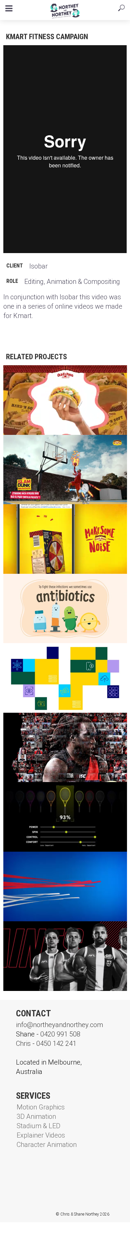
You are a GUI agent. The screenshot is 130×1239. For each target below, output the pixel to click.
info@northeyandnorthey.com (59, 1025)
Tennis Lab (25, 792)
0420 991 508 (60, 1034)
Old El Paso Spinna (36, 514)
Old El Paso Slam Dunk (41, 445)
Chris (23, 1043)
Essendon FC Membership (45, 723)
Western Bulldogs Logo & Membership (64, 862)
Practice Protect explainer (50, 653)
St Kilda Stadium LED (39, 931)
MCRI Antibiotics (34, 584)
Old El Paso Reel (33, 375)
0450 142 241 (56, 1043)
